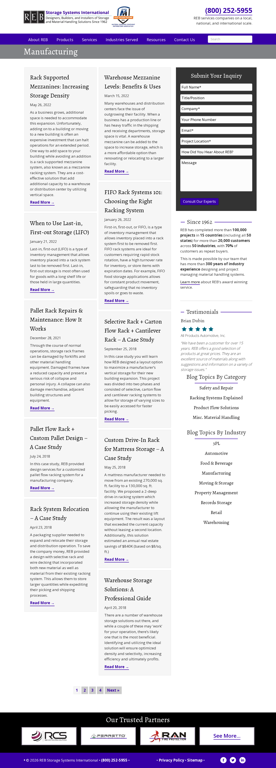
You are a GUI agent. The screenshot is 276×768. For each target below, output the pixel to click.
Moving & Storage (216, 483)
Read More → (42, 202)
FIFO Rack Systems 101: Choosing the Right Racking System (133, 201)
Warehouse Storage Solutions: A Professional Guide (128, 589)
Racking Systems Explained (216, 398)
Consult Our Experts (199, 201)
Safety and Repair (216, 388)
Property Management (216, 492)
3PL (216, 443)
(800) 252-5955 (228, 10)
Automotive (216, 453)
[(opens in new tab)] (49, 736)
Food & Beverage (216, 463)
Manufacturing (216, 473)
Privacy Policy (171, 760)
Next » (113, 690)
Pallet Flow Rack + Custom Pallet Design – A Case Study (59, 438)
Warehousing (216, 522)
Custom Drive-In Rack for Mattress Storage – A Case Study (134, 449)
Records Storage (216, 502)
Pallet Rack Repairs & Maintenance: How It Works (56, 320)
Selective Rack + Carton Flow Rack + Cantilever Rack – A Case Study (133, 330)
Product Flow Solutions (216, 407)
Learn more (190, 281)
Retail (216, 512)
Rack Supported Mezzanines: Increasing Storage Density (59, 86)
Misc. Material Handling (216, 417)
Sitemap (194, 760)
